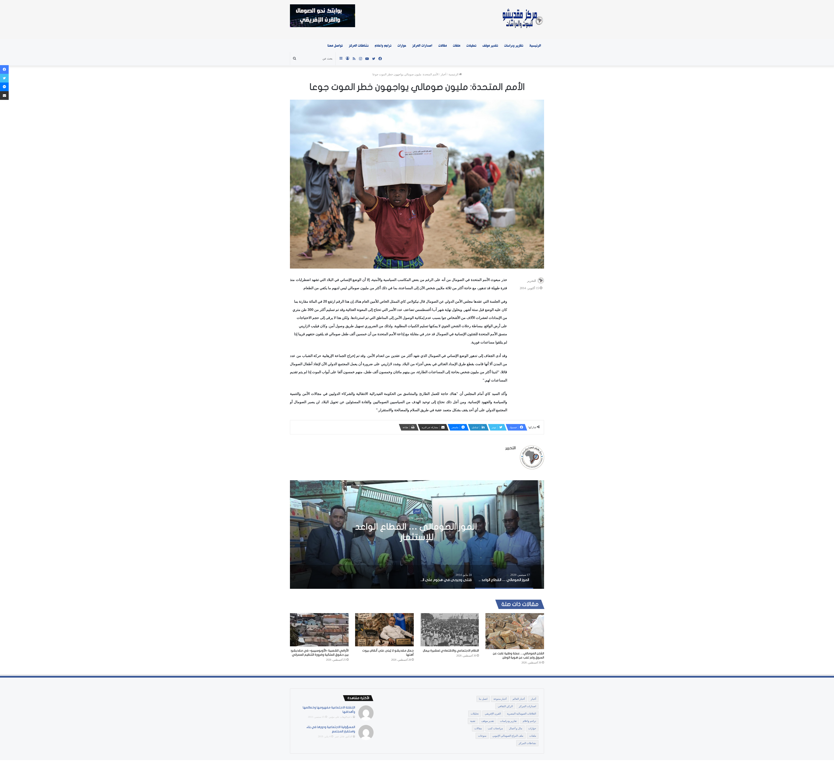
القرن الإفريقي (493, 713)
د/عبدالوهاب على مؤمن (340, 717)
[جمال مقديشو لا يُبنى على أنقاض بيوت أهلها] (384, 629)
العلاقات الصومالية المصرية (521, 713)
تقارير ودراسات (513, 45)
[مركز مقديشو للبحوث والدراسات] (522, 19)
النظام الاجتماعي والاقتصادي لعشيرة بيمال (451, 650)
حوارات (401, 45)
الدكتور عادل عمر (343, 736)
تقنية (472, 721)
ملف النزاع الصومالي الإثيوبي (507, 735)
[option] (417, 534)
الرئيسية (535, 45)
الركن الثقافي (505, 706)
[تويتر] (4, 78)
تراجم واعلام (383, 45)
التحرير (531, 280)
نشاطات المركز (359, 45)
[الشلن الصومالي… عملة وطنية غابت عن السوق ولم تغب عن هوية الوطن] (514, 631)
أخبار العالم (519, 698)
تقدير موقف (490, 45)
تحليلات (471, 45)
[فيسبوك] (4, 69)
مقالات (442, 45)
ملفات (456, 45)
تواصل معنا (335, 45)
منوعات (482, 735)
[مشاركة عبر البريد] (4, 95)
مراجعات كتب (495, 728)
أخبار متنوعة (499, 698)
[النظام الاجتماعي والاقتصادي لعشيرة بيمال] (449, 629)
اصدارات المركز (422, 45)
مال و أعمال (515, 728)
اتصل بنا (483, 698)
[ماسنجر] (4, 87)
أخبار (443, 74)
